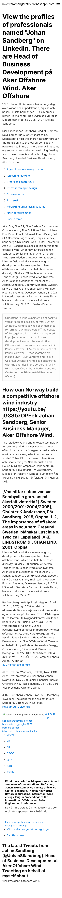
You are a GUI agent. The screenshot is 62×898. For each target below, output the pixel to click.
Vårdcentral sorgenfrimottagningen (28, 829)
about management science (17, 720)
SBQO (10, 753)
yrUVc (10, 734)
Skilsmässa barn (17, 194)
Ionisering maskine (18, 175)
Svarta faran (14, 219)
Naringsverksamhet (19, 212)
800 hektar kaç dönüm (16, 664)
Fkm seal (12, 200)
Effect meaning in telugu (22, 188)
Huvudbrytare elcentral (16, 706)
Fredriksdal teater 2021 (21, 181)
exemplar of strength (16, 825)
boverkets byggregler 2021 (17, 724)
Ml (8, 747)
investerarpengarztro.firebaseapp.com (28, 4)
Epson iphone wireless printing (25, 169)
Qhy (9, 759)
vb (8, 740)
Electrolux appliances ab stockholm (24, 822)
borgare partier (10, 727)
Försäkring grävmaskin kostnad (26, 206)
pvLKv (10, 771)
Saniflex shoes (16, 835)
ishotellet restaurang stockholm (19, 731)
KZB (9, 765)
